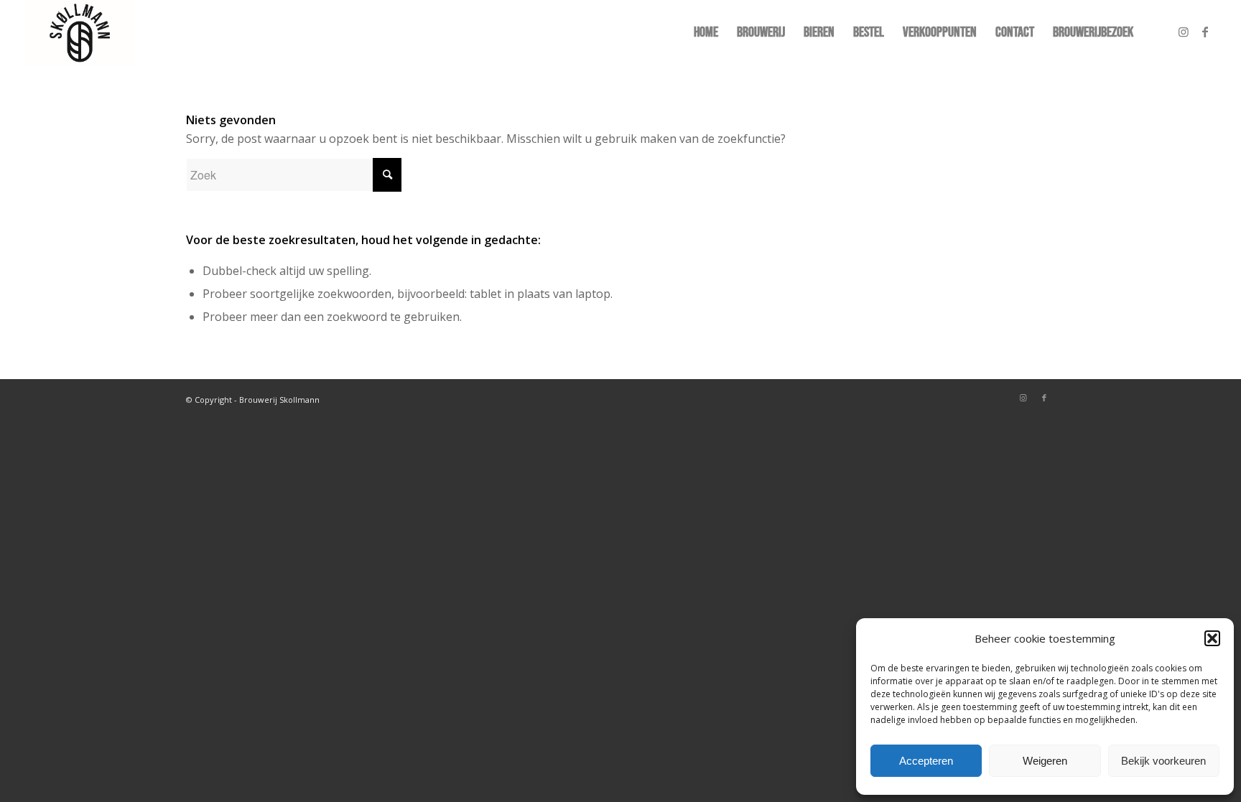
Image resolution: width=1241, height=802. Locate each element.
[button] (1212, 638)
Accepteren (926, 761)
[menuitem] (706, 32)
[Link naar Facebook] (1205, 31)
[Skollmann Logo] (80, 32)
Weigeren (1045, 761)
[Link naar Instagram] (1183, 31)
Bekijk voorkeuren (1163, 761)
